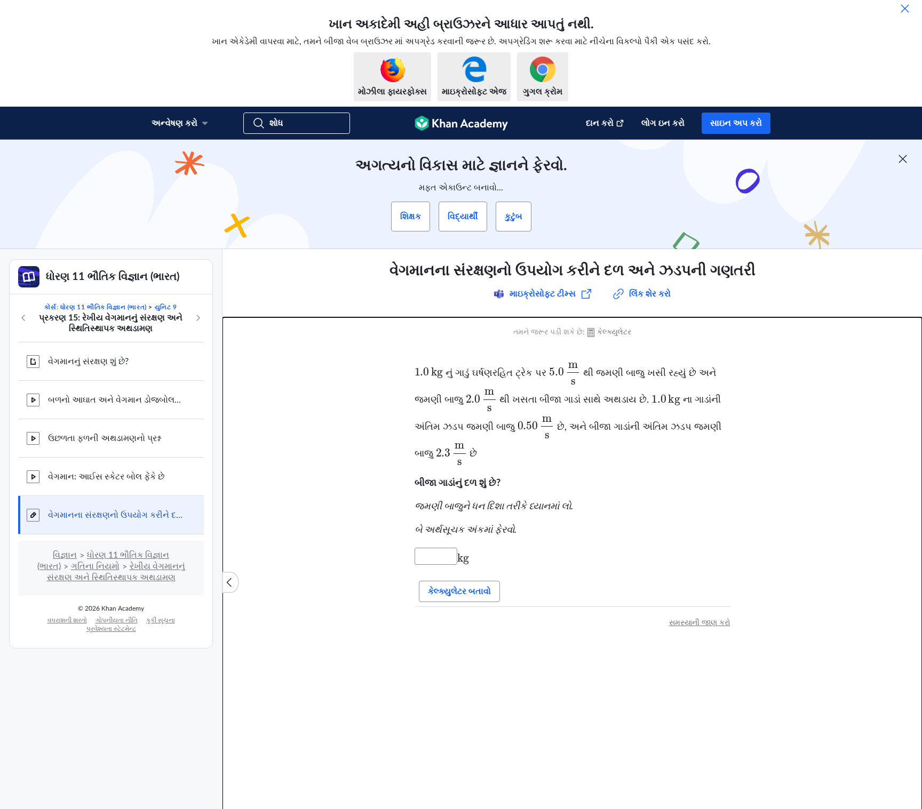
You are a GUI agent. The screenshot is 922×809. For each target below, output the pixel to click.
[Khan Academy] (461, 123)
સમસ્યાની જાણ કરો (699, 623)
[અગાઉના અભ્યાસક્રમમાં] (23, 317)
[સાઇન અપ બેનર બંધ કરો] (902, 159)
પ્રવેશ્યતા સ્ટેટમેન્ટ (111, 629)
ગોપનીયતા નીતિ (117, 620)
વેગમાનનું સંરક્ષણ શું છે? (88, 361)
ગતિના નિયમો (95, 566)
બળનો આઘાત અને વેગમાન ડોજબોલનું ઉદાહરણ (117, 400)
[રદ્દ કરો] (904, 8)
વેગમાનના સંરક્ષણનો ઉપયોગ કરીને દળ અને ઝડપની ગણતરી (117, 515)
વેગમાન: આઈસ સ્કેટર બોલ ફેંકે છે (106, 476)
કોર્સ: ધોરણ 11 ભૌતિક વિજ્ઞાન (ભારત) (95, 307)
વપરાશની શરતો (67, 620)
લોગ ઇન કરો (663, 123)
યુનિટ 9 (166, 307)
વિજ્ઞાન (65, 555)
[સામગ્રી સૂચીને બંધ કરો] (230, 582)
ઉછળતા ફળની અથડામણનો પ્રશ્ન (104, 438)
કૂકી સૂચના (160, 620)
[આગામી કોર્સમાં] (198, 317)
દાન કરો (600, 123)
